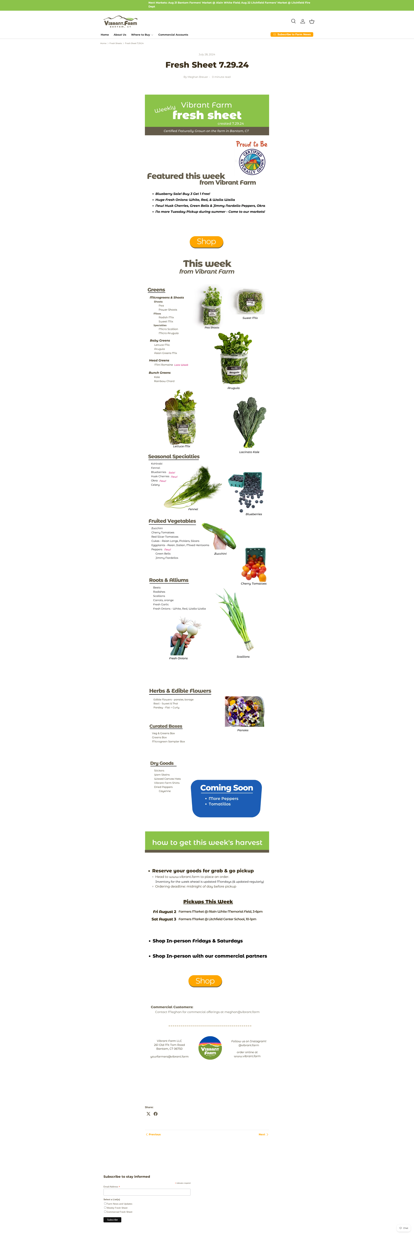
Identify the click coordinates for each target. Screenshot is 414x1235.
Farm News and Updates (119, 1203)
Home (105, 34)
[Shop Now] (207, 93)
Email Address (112, 1186)
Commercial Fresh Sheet (119, 1212)
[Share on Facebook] (155, 1113)
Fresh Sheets (115, 43)
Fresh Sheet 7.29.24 (134, 43)
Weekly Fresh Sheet (117, 1208)
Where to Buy (140, 34)
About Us (120, 34)
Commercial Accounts (173, 34)
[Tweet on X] (148, 1113)
